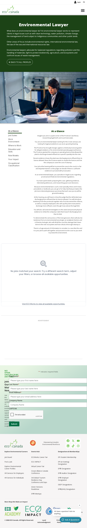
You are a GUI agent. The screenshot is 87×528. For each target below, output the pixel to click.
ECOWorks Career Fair (39, 457)
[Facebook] (68, 441)
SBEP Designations (65, 484)
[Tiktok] (73, 446)
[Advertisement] (43, 339)
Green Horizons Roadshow (37, 488)
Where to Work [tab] (14, 145)
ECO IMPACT (36, 462)
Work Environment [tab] (13, 140)
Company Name (15, 400)
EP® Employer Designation (63, 479)
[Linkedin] (68, 446)
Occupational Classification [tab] (13, 164)
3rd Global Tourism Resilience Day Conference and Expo (39, 480)
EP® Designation (64, 469)
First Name (14, 376)
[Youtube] (78, 441)
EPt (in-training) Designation (63, 463)
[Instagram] (78, 446)
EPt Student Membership (67, 457)
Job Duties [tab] (12, 135)
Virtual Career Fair (37, 466)
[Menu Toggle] (83, 10)
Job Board (8, 457)
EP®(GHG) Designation (66, 489)
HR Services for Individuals (14, 478)
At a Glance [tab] (13, 131)
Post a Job (8, 462)
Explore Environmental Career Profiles (13, 467)
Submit (14, 424)
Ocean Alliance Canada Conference (39, 472)
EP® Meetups (36, 494)
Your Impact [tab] (13, 159)
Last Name (14, 384)
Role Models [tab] (13, 155)
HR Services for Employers (14, 473)
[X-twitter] (73, 441)
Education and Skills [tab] (14, 150)
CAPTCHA (13, 408)
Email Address (15, 392)
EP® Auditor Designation (67, 473)
